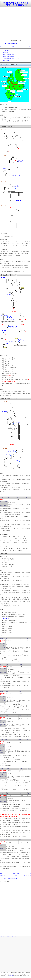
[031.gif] (14, 102)
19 (16, 43)
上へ (15, 875)
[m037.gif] (14, 352)
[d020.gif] (14, 470)
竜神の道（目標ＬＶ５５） (10, 54)
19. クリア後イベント (7, 50)
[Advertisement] (15, 22)
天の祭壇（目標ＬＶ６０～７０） (11, 58)
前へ (1, 46)
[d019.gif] (12, 230)
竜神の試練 (6, 60)
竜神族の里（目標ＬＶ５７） (10, 56)
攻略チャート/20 (27, 875)
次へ (29, 46)
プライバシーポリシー (5, 937)
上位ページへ (15, 873)
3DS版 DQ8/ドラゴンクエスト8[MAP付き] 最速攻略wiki (16, 4)
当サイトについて (16, 937)
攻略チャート (11, 43)
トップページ (3, 43)
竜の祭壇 (5, 52)
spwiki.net (11, 975)
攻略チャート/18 (4, 875)
